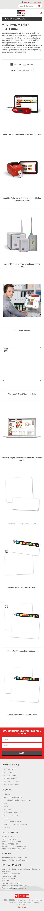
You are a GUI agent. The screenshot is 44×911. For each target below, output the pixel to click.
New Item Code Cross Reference (16, 824)
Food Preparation (10, 778)
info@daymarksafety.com (17, 849)
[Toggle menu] (5, 13)
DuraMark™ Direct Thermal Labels (22, 524)
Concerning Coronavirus (13, 797)
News (6, 803)
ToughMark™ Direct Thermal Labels (22, 651)
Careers (7, 827)
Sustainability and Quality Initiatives (17, 800)
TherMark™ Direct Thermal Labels (22, 394)
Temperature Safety (11, 781)
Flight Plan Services (22, 330)
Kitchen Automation (11, 784)
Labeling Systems (10, 769)
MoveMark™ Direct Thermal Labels (22, 587)
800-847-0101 (21, 846)
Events (6, 806)
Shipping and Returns (12, 821)
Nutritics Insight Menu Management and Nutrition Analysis (22, 459)
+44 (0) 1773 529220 (13, 883)
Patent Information (11, 815)
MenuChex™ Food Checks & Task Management (22, 134)
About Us (7, 794)
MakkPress (21, 905)
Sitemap (39, 900)
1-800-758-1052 (22, 858)
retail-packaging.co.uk (18, 888)
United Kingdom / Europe (32, 2)
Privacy (30, 900)
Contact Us (8, 809)
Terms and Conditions (12, 812)
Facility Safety (9, 772)
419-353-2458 (13, 844)
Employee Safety (10, 775)
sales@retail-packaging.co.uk (18, 885)
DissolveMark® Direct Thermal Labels (22, 715)
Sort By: (13, 70)
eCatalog (7, 818)
